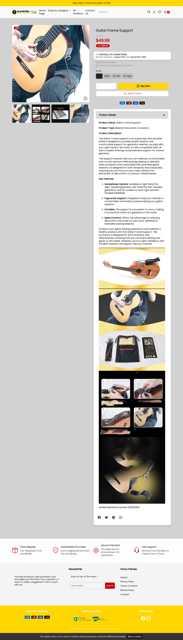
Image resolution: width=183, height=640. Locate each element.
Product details (107, 115)
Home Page (42, 12)
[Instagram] (148, 618)
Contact (124, 594)
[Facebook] (143, 618)
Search (124, 577)
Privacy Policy (127, 581)
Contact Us (90, 12)
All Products (78, 12)
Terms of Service (129, 585)
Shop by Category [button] (58, 10)
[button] (154, 12)
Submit (110, 585)
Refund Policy (127, 590)
